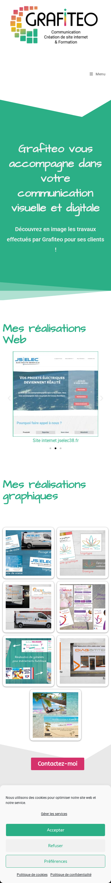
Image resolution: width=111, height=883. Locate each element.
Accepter (55, 830)
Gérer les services (54, 814)
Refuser (55, 845)
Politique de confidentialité (70, 875)
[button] (9, 398)
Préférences (55, 861)
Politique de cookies (32, 875)
